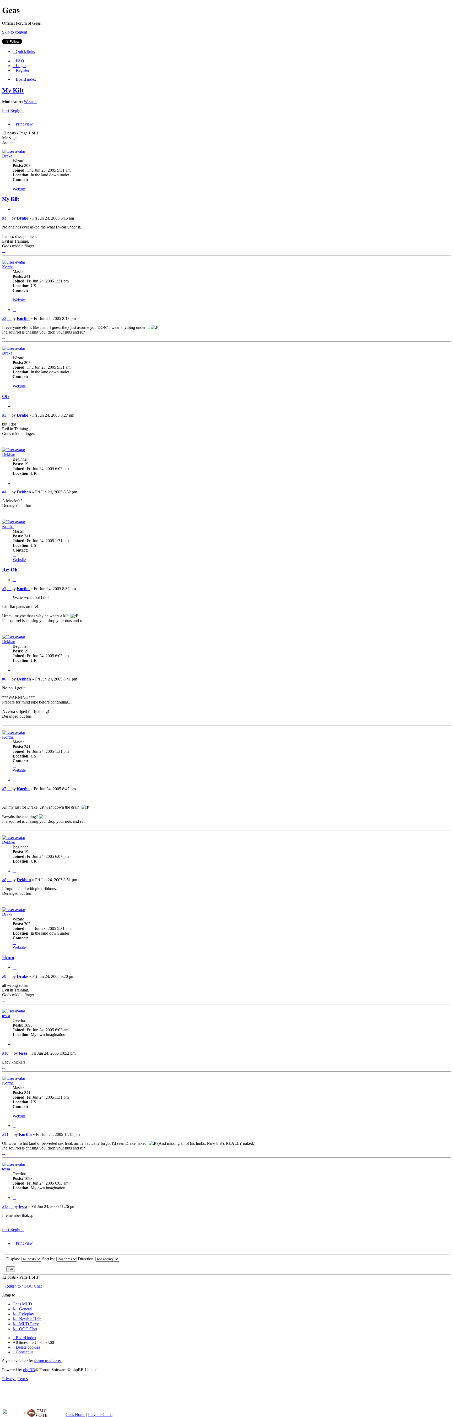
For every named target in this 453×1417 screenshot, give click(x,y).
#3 (4, 415)
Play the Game (100, 1414)
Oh (5, 396)
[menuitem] (18, 61)
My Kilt (13, 90)
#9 (4, 976)
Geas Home (75, 1414)
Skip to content (14, 32)
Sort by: (49, 1259)
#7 (4, 789)
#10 (5, 1053)
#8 (4, 880)
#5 (4, 588)
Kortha (8, 267)
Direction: (86, 1259)
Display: (13, 1259)
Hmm (8, 957)
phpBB (29, 1369)
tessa (6, 1015)
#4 (4, 492)
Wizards (30, 101)
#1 (4, 218)
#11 (5, 1134)
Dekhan (8, 454)
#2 (4, 318)
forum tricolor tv (47, 1361)
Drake (7, 156)
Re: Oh (10, 570)
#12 (5, 1206)
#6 (4, 679)
